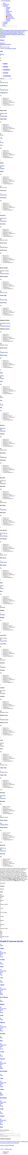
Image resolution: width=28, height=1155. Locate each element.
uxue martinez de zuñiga (10, 48)
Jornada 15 (2, 43)
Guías (7, 10)
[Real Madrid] (3, 34)
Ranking (8, 20)
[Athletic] (6, 30)
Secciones (5, 6)
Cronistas (5, 23)
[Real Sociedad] (11, 34)
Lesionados (8, 14)
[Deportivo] (3, 31)
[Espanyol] (12, 31)
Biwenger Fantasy (10, 18)
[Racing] (12, 33)
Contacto (5, 1153)
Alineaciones (6, 4)
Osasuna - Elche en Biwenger (7, 1145)
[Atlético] (11, 30)
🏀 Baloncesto (9, 16)
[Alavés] (2, 30)
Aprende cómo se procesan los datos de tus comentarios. (14, 1142)
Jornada (8, 12)
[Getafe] (17, 31)
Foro (4, 24)
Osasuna (2, 40)
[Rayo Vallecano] (18, 33)
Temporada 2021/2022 (5, 44)
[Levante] (22, 31)
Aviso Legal (6, 1151)
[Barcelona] (17, 30)
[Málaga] (2, 33)
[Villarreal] (3, 35)
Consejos (8, 7)
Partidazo (8, 19)
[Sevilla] (17, 34)
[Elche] (8, 31)
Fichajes (8, 8)
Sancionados (9, 15)
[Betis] (22, 30)
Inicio (4, 3)
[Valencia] (22, 34)
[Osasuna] (7, 33)
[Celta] (26, 30)
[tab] (15, 63)
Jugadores (5, 22)
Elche (1, 51)
